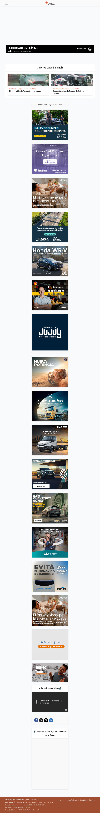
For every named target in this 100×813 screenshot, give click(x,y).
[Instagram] (46, 720)
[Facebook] (36, 720)
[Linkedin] (51, 720)
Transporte (75, 88)
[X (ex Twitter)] (41, 720)
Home (59, 800)
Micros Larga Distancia (61, 88)
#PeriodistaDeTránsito (71, 800)
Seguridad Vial (23, 88)
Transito (33, 88)
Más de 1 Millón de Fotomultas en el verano (25, 91)
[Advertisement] (50, 24)
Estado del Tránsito (87, 800)
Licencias (12, 88)
